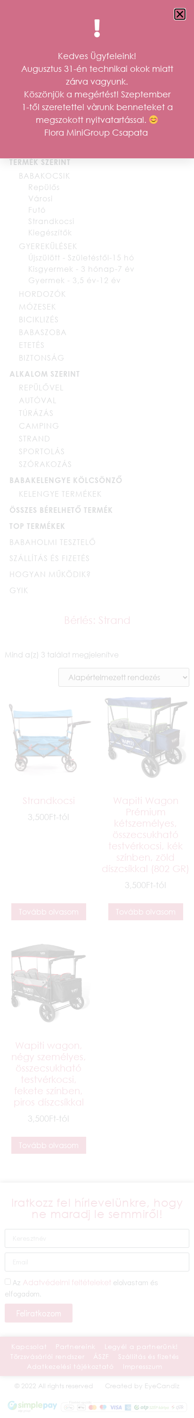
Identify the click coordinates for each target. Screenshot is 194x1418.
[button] (180, 14)
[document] (97, 709)
